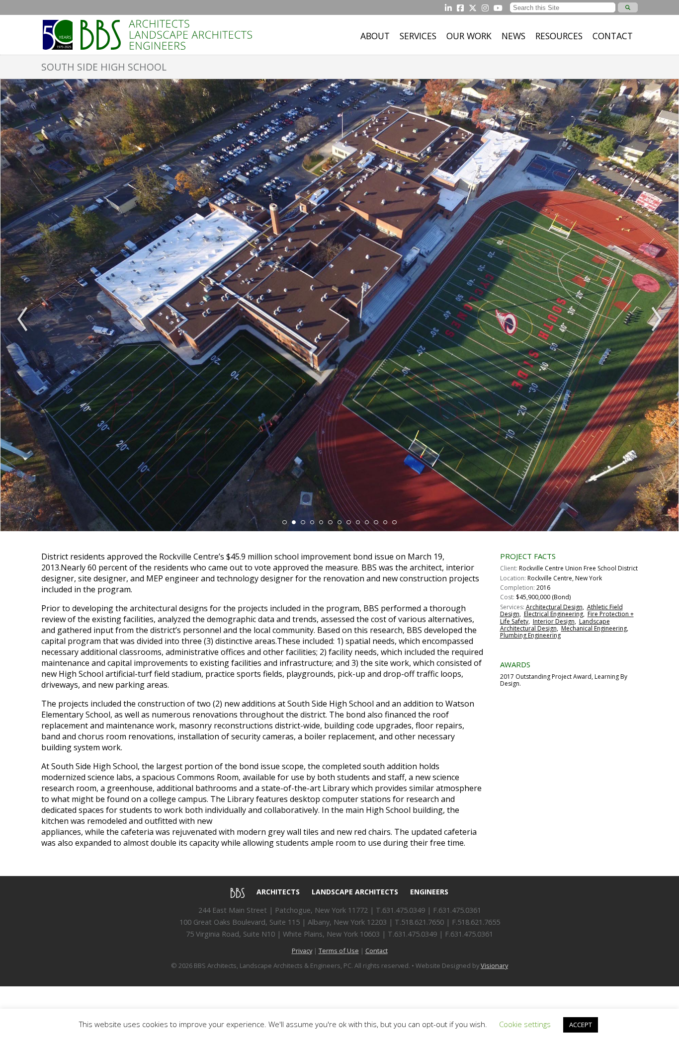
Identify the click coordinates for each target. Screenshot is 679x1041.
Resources (559, 36)
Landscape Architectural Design (555, 625)
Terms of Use (339, 950)
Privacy (302, 950)
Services (418, 36)
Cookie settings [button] (525, 1024)
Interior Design (554, 621)
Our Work (469, 36)
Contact (613, 36)
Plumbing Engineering (530, 635)
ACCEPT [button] (580, 1024)
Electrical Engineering (553, 614)
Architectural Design (554, 607)
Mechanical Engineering (594, 628)
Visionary (494, 965)
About (375, 36)
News (513, 36)
